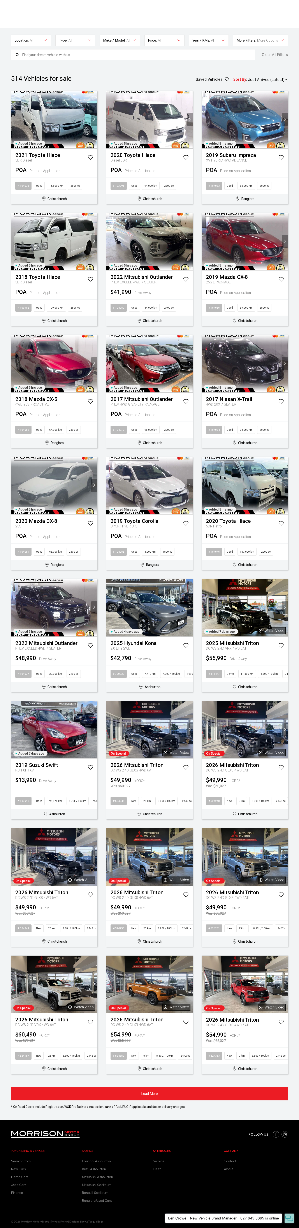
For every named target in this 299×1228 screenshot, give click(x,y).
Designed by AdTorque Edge (86, 1221)
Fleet (157, 1169)
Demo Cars (19, 1177)
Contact (230, 1161)
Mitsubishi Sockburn (96, 1184)
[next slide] (94, 119)
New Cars (18, 1169)
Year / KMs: (201, 40)
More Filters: (246, 40)
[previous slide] (14, 119)
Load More (149, 1094)
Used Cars (18, 1184)
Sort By (239, 79)
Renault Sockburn (95, 1192)
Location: (21, 40)
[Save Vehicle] (90, 158)
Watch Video (274, 631)
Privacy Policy (59, 1221)
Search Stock (21, 1161)
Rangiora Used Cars (97, 1200)
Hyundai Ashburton (96, 1161)
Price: (152, 40)
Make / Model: (114, 40)
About (228, 1169)
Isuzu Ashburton (94, 1169)
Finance (17, 1192)
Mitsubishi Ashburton (97, 1177)
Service (158, 1161)
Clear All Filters (275, 55)
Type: (63, 40)
